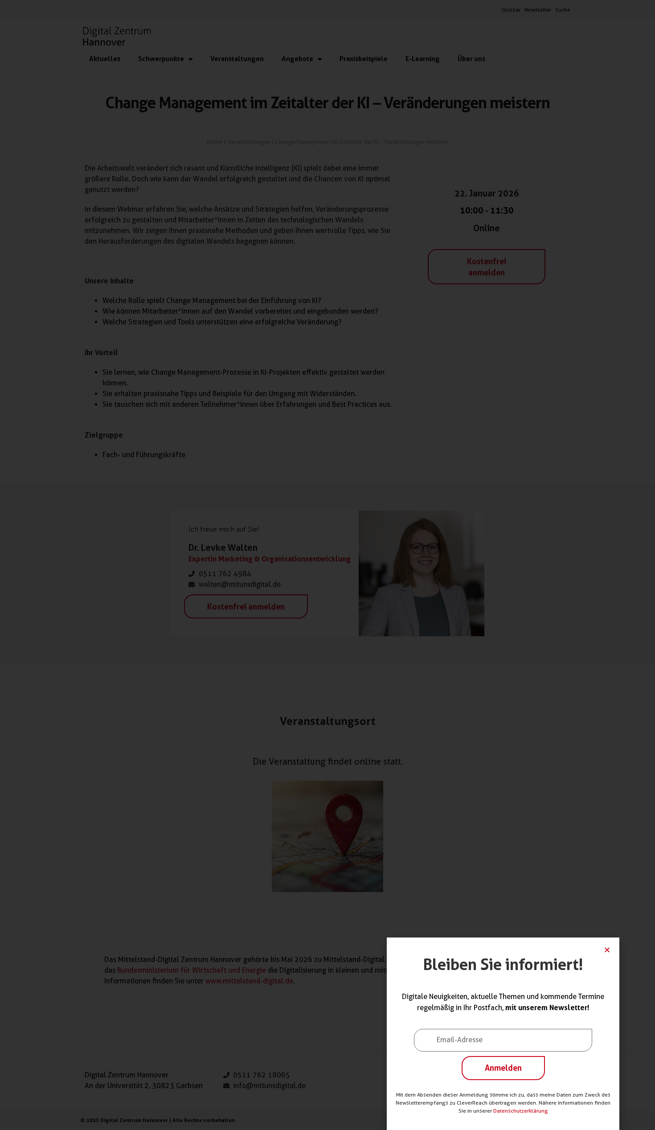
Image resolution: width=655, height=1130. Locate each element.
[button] (607, 949)
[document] (327, 565)
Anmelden (503, 1068)
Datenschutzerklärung (520, 1110)
